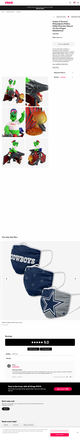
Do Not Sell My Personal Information (59, 430)
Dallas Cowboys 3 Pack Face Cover (12, 322)
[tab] (33, 349)
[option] (40, 8)
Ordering (6, 424)
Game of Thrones (61, 16)
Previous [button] (7, 278)
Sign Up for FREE (63, 389)
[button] (15, 377)
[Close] (77, 432)
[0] (74, 2)
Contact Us (15, 424)
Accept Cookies (59, 434)
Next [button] (75, 278)
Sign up (6, 408)
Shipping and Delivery (29, 424)
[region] (40, 432)
